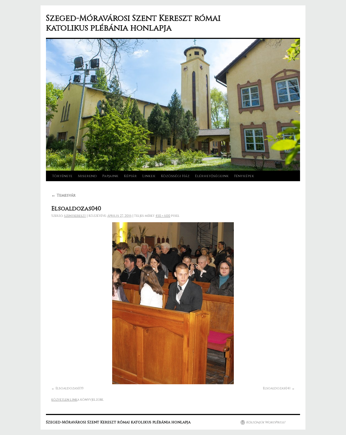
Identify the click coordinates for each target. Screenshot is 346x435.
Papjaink (110, 176)
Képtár (130, 176)
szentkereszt (75, 216)
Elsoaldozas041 (277, 388)
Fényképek (244, 176)
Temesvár (63, 195)
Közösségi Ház (175, 176)
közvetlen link (64, 399)
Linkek (148, 176)
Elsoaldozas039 (69, 388)
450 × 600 (162, 216)
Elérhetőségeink (212, 176)
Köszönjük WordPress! (265, 422)
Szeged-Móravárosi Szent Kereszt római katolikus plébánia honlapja (133, 23)
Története (62, 176)
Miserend (87, 176)
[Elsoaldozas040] (173, 303)
